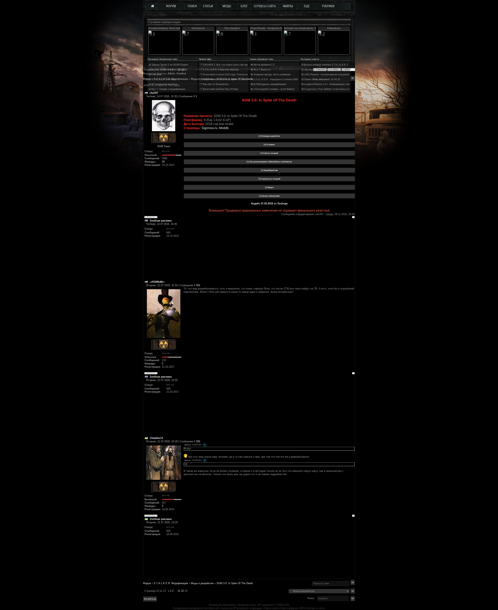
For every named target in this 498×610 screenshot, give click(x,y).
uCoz (322, 608)
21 (179, 590)
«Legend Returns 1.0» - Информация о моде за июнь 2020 (335, 84)
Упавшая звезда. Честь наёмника (272, 74)
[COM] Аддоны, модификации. (270, 84)
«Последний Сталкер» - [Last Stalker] (273, 89)
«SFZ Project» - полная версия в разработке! (328, 74)
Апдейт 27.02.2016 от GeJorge (269, 203)
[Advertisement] (269, 253)
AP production (266, 604)
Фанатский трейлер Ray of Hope (220, 89)
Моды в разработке (202, 583)
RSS (302, 608)
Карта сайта (271, 608)
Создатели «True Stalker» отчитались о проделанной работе (337, 89)
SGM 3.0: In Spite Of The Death (235, 583)
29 (163, 161)
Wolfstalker (229, 604)
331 (198, 285)
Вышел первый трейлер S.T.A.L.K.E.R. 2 (325, 64)
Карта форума (289, 608)
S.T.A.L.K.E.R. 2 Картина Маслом (220, 69)
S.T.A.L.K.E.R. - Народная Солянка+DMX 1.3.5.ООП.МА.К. (285, 79)
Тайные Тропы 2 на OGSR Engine (169, 64)
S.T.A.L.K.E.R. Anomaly (163, 79)
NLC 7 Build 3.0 (261, 69)
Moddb (224, 128)
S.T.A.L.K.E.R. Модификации (171, 583)
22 (182, 590)
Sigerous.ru (209, 128)
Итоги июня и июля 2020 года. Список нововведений (231, 74)
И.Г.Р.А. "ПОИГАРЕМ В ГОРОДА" (169, 69)
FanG (253, 604)
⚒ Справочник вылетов (164, 84)
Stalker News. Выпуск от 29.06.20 (321, 79)
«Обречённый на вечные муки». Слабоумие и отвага (231, 79)
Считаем (156, 74)
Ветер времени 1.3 (263, 64)
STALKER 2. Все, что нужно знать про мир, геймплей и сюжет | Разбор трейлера (246, 64)
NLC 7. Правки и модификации (168, 89)
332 (198, 441)
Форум (147, 78)
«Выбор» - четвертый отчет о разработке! (327, 69)
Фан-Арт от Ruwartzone (215, 84)
